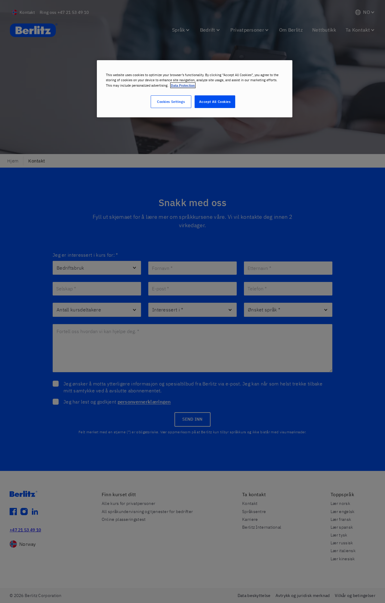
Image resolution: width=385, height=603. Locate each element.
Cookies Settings (171, 101)
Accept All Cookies (214, 101)
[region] (194, 88)
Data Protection (183, 85)
